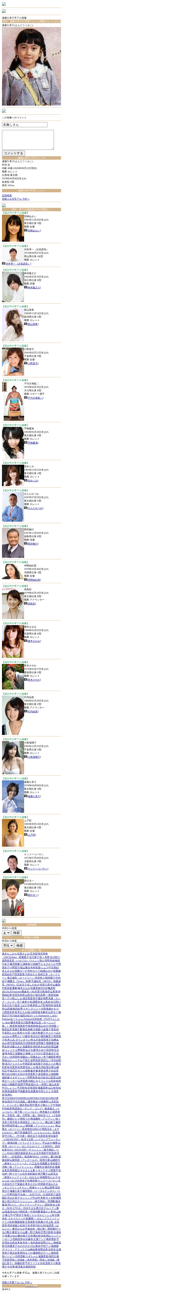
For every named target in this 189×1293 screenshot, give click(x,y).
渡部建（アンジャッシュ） (40, 1125)
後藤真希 (43, 1087)
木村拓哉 (35, 967)
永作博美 (41, 1153)
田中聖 (11, 1043)
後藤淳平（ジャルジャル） (37, 1132)
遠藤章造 (43, 1256)
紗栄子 (24, 1225)
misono (17, 991)
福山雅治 (25, 967)
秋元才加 (36, 1039)
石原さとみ (23, 953)
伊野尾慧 (10, 1125)
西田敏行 (33, 543)
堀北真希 (40, 995)
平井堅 (21, 1087)
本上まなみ (8, 971)
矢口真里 (51, 1077)
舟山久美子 (13, 1197)
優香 (55, 1142)
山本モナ (53, 1012)
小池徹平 (35, 964)
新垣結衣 (7, 974)
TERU (36, 1098)
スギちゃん (32, 1256)
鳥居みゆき (42, 1026)
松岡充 (8, 1101)
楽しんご (20, 1125)
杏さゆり (41, 1050)
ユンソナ (10, 1050)
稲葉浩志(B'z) (12, 1211)
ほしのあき (33, 984)
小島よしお (16, 998)
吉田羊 (52, 1249)
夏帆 (14, 988)
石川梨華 (26, 1022)
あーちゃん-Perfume (21, 1019)
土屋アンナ (39, 1239)
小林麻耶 (43, 1101)
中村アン (46, 1246)
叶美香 (41, 1197)
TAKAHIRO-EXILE (15, 1074)
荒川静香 (48, 1232)
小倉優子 (46, 1029)
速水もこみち (9, 953)
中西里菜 (27, 1063)
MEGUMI (41, 1225)
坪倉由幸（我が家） (36, 1228)
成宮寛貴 (27, 998)
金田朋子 (38, 1063)
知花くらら (30, 1215)
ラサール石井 (19, 1173)
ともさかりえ (48, 964)
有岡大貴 (45, 1160)
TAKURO (45, 1098)
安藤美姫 (35, 988)
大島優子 (40, 1032)
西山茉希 (33, 324)
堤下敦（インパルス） (27, 1111)
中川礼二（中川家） (16, 1136)
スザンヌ (28, 1008)
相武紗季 (18, 1008)
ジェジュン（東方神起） (33, 1201)
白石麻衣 (28, 1239)
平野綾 (27, 1084)
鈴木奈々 (25, 1242)
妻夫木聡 (41, 1067)
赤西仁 (45, 1084)
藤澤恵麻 (15, 964)
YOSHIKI (10, 1098)
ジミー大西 (39, 1008)
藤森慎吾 (20, 1222)
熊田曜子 (50, 977)
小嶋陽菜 (12, 1084)
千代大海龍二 (35, 397)
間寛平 (54, 1170)
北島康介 (40, 1222)
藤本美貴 (15, 1022)
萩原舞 (28, 1156)
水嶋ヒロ (33, 1081)
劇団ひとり (13, 1118)
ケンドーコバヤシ (37, 868)
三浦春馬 (25, 964)
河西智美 (30, 1043)
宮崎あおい (34, 230)
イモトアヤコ (42, 1170)
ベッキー (12, 1081)
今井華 (11, 1266)
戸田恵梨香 (18, 974)
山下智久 (25, 1060)
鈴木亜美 (12, 1067)
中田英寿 (51, 1153)
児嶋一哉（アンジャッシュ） (18, 1167)
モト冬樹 (51, 1197)
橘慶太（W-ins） (16, 981)
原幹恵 (48, 1204)
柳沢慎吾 (20, 1153)
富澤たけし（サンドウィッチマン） (24, 1204)
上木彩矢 (54, 1101)
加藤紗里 (20, 1263)
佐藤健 (57, 971)
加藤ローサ (21, 971)
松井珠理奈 (31, 1087)
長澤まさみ (21, 1012)
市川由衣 (15, 1015)
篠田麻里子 (47, 1036)
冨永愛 (50, 1067)
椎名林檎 (27, 1029)
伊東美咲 (32, 1005)
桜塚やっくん (37, 1187)
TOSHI (18, 1098)
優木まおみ (34, 641)
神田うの (25, 1118)
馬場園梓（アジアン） (43, 1118)
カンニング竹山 (28, 1197)
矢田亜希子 (31, 1074)
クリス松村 (8, 1222)
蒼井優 (34, 1070)
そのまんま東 (27, 1170)
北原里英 (43, 1136)
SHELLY (37, 1129)
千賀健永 (20, 1184)
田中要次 (35, 1105)
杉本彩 (31, 1225)
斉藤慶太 (45, 1163)
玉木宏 (33, 953)
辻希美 (54, 991)
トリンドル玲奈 (47, 1081)
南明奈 (49, 1005)
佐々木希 (44, 957)
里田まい (46, 1060)
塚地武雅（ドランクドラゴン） (24, 1142)
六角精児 (38, 1232)
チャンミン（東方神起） (42, 1149)
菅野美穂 (50, 960)
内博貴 (41, 1184)
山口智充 (53, 1087)
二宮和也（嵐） (13, 1115)
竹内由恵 (33, 711)
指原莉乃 (20, 1043)
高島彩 (31, 603)
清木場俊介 (13, 1225)
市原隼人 (40, 977)
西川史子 (41, 1208)
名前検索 (7, 195)
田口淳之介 (13, 1201)
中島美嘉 (7, 988)
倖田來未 (38, 1046)
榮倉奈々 (27, 991)
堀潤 (20, 1084)
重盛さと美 (47, 1211)
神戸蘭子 (43, 1173)
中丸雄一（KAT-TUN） (30, 1194)
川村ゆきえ (31, 974)
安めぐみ (33, 480)
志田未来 (15, 1242)
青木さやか (34, 679)
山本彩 (47, 1046)
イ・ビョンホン (10, 1105)
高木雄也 (27, 1129)
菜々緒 (31, 1032)
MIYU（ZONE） (41, 1156)
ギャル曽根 (24, 1070)
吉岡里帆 (20, 1256)
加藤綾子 (20, 1053)
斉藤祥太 (39, 1167)
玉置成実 (30, 1222)
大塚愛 (36, 1029)
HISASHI (27, 1098)
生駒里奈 (18, 1239)
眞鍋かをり (52, 1008)
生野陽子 (41, 1043)
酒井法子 (32, 1136)
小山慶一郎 (26, 1232)
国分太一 (33, 895)
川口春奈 (35, 1246)
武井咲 (50, 1050)
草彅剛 (51, 1201)
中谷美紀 (54, 967)
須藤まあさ (16, 1046)
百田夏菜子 (11, 1246)
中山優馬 (55, 984)
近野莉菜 (35, 1060)
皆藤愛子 (24, 957)
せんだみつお (35, 508)
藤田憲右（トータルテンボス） (40, 1191)
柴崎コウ (30, 1053)
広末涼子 (22, 984)
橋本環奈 (51, 1239)
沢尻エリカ (49, 1063)
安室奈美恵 (18, 995)
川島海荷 (45, 991)
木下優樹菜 (49, 1056)
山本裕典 (23, 1081)
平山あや (47, 1142)
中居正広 (12, 1070)
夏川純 (54, 1156)
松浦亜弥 (35, 1001)
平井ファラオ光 (33, 1263)
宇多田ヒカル (9, 1032)
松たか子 (53, 1177)
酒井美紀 (25, 1105)
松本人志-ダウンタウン (17, 1039)
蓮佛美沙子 (39, 1252)
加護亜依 (27, 1046)
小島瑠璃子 (34, 757)
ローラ (8, 1239)
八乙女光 (34, 1163)
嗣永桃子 (23, 1235)
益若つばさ (21, 1005)
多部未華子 (44, 1070)
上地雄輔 (53, 1074)
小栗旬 (26, 1036)
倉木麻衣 (43, 1012)
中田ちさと (44, 1091)
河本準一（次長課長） (18, 263)
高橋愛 (43, 1177)
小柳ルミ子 (46, 1105)
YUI (38, 1053)
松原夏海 (33, 1091)
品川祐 (41, 1077)
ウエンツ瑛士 (37, 960)
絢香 (28, 981)
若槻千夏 (17, 1029)
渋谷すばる (29, 1208)
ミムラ (44, 967)
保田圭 (52, 1256)
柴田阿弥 (30, 1266)
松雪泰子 (48, 1263)
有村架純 (35, 1242)
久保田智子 (49, 1194)
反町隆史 (32, 1173)
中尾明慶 (35, 1211)
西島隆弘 (15, 1170)
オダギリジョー (18, 1077)
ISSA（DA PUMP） (18, 1149)
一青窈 (49, 995)
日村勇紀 (33, 1235)
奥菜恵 (13, 1026)
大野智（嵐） (30, 1115)
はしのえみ (28, 1146)
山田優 (8, 1008)
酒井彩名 (50, 1167)
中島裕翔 (30, 1026)
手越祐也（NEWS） (42, 981)
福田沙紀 (25, 1015)
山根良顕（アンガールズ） (24, 1160)
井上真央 (45, 1001)
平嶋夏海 (33, 442)
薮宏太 (16, 1232)
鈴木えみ (31, 1153)
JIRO (52, 1098)
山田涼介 (30, 995)
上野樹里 (20, 1050)
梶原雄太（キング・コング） (28, 1108)
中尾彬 (57, 1105)
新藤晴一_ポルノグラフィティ (42, 1218)
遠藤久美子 (34, 796)
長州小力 (22, 1032)
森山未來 (54, 1084)
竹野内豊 (12, 1194)
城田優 (5, 1077)
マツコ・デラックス (16, 1249)
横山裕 (49, 1122)
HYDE (44, 988)
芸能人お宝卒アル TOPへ (16, 198)
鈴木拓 (42, 1235)
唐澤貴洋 (20, 1266)
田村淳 (41, 1115)
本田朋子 (55, 1163)
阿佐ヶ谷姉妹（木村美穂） (24, 1259)
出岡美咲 (15, 1056)
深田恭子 (46, 1039)
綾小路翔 (32, 1012)
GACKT (9, 991)
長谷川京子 (8, 1005)
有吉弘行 (35, 1036)
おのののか (24, 1246)
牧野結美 (43, 1249)
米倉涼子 (51, 1053)
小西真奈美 (8, 1012)
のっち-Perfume (39, 1015)
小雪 (43, 1053)
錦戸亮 (18, 1132)
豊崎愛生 (51, 1043)
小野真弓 (33, 363)
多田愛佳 (43, 1074)
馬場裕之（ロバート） (32, 1122)
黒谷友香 (15, 1252)
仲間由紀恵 (34, 579)
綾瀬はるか (46, 971)
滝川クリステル (13, 1063)
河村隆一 (54, 1026)
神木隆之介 (34, 287)
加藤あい (25, 1056)
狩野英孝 (32, 1077)
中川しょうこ (9, 1087)
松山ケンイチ (12, 1060)
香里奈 (55, 1029)
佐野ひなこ (47, 1242)
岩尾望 (21, 1067)
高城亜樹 (12, 1091)
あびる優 (30, 1050)
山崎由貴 (32, 1249)
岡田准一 (25, 1211)
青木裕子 (10, 1053)
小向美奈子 (21, 1180)
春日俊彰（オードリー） (20, 977)
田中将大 (15, 1122)
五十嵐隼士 (23, 1001)
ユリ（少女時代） (45, 1146)
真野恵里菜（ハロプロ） (15, 960)
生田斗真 (45, 984)
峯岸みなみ (18, 1228)
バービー (10, 1256)
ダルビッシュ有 (45, 1215)
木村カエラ (34, 971)
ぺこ (48, 1252)
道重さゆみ (11, 1235)
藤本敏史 (33, 1101)
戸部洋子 (19, 1215)
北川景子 (34, 957)
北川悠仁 (55, 957)
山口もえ (34, 1177)
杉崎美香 (32, 1180)
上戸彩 (31, 834)
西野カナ (17, 1036)
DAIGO (11, 1153)
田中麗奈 (38, 998)
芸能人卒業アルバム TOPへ (17, 1282)
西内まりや (26, 1252)
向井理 (35, 991)
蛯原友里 (7, 1029)
